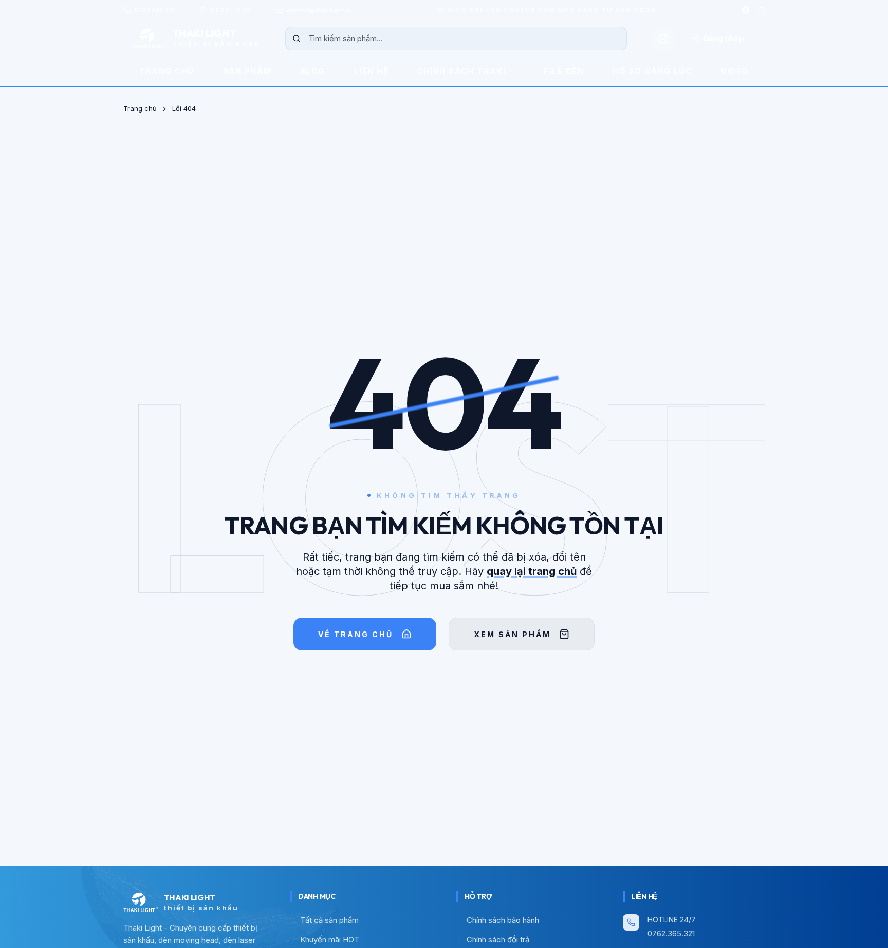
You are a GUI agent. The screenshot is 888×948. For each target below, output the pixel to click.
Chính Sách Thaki (461, 71)
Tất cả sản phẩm (329, 920)
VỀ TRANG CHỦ (355, 634)
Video (734, 71)
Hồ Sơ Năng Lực (652, 71)
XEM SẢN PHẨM (512, 634)
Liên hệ (371, 71)
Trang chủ (166, 71)
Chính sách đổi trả (498, 939)
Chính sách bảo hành (503, 920)
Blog (312, 71)
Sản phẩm (247, 71)
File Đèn (564, 71)
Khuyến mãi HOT (329, 939)
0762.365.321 (671, 933)
